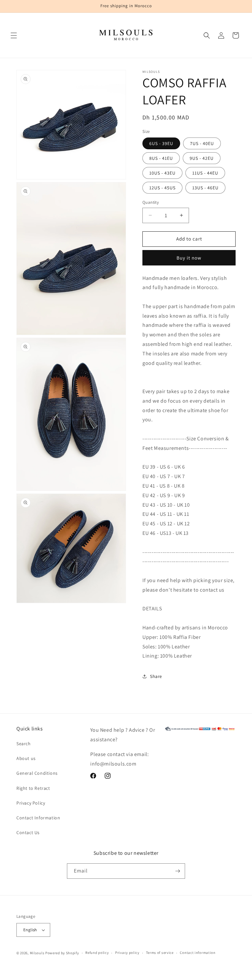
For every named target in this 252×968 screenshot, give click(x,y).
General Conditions (37, 773)
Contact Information (38, 818)
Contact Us (28, 832)
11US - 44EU (205, 173)
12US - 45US (162, 188)
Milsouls (37, 953)
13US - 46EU (205, 188)
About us (26, 758)
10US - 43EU (162, 173)
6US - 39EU (161, 143)
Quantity (150, 202)
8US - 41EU (161, 158)
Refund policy (97, 952)
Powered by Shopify (62, 953)
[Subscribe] (177, 871)
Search (23, 744)
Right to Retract (33, 788)
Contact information (197, 952)
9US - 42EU (202, 158)
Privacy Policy (30, 803)
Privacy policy (127, 952)
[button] (14, 35)
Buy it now (189, 258)
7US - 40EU (202, 143)
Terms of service (160, 952)
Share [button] (156, 676)
